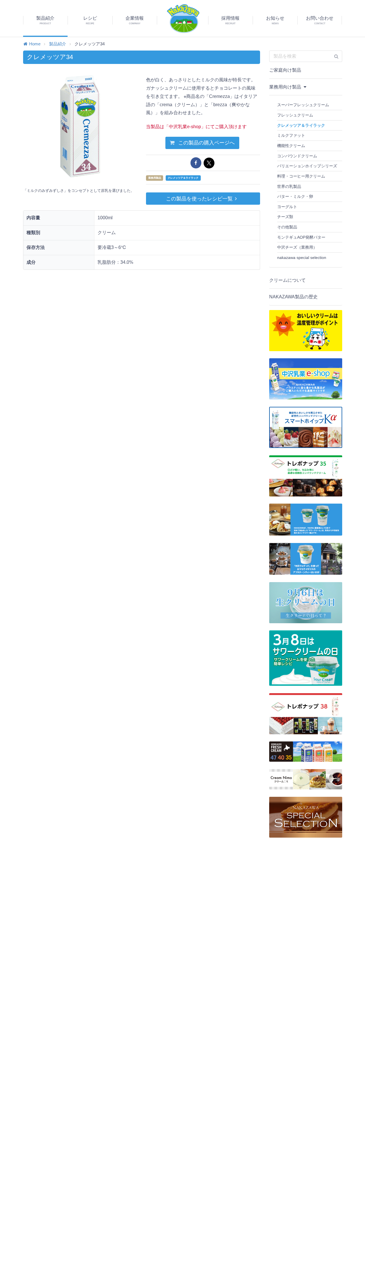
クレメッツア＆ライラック (183, 177)
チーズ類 (285, 216)
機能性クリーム (291, 145)
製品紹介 (57, 44)
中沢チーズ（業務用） (297, 247)
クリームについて (287, 280)
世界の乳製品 (289, 186)
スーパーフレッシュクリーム (303, 104)
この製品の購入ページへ (206, 143)
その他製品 (287, 227)
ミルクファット (291, 135)
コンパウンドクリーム (297, 156)
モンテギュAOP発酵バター (301, 237)
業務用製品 (154, 177)
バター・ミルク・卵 (295, 196)
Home (34, 44)
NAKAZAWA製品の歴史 (293, 296)
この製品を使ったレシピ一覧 (199, 199)
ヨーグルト (287, 206)
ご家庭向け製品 (285, 70)
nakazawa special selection (301, 257)
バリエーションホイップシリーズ (307, 166)
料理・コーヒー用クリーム (301, 176)
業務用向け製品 (285, 87)
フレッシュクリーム (295, 115)
